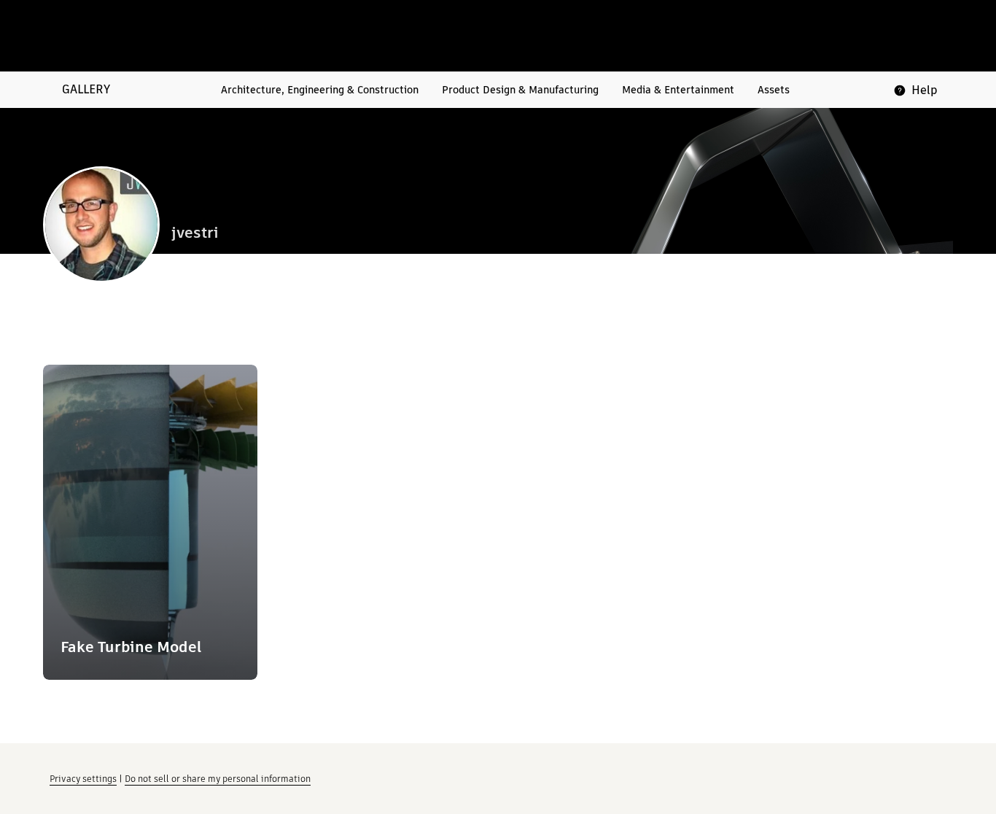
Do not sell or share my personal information (218, 778)
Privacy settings (83, 778)
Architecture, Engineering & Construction (320, 89)
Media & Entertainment (678, 89)
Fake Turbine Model (131, 646)
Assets (774, 89)
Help (924, 90)
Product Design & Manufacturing (520, 89)
